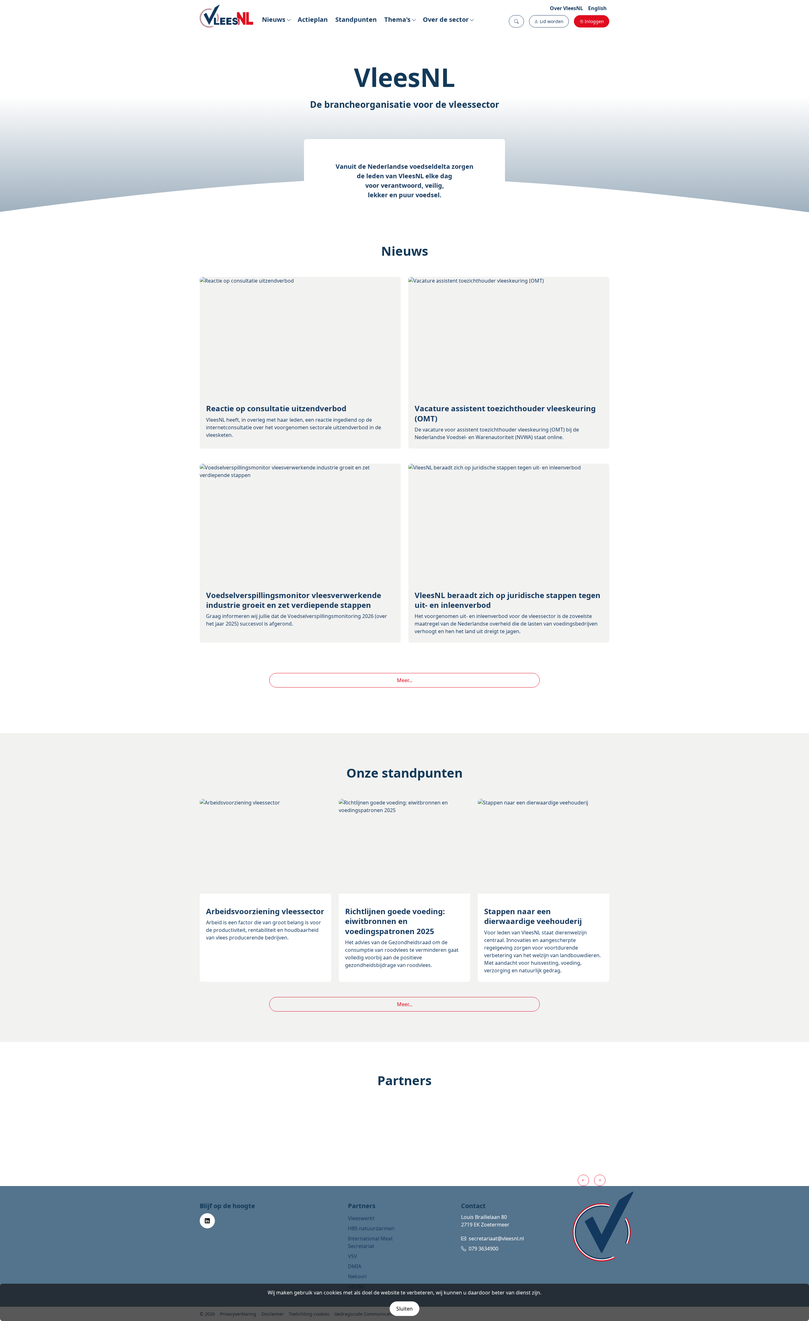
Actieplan (313, 19)
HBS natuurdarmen (371, 1228)
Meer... (404, 680)
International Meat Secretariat (370, 1242)
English (597, 8)
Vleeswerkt (361, 1218)
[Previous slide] (583, 1180)
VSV (352, 1256)
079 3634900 (483, 1248)
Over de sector (446, 19)
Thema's (397, 19)
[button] (516, 21)
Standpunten (356, 19)
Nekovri (357, 1276)
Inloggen (594, 21)
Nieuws (273, 19)
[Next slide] (599, 1180)
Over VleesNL (566, 8)
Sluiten (404, 1308)
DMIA (354, 1266)
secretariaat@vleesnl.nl (496, 1238)
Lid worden (551, 21)
